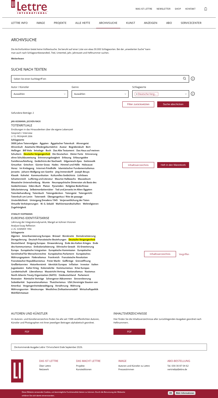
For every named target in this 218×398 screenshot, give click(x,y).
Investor (84, 264)
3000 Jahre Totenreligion (24, 143)
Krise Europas (82, 267)
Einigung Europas (36, 243)
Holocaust (87, 164)
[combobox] (39, 94)
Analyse (15, 225)
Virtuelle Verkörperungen (24, 203)
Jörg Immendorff (64, 171)
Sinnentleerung (82, 278)
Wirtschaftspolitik (89, 289)
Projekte (60, 23)
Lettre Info (19, 23)
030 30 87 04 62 (180, 365)
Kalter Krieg (32, 267)
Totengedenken (54, 193)
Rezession (16, 278)
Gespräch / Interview (21, 132)
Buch (48, 150)
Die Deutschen (60, 153)
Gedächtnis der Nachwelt (48, 161)
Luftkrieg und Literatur (40, 178)
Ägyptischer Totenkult (62, 143)
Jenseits (15, 171)
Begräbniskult (76, 146)
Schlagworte (139, 87)
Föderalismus (39, 257)
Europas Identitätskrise (30, 218)
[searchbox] (39, 94)
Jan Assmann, (19, 121)
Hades (55, 164)
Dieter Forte (76, 153)
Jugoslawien (17, 267)
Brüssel (56, 235)
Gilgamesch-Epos (73, 161)
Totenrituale (21, 125)
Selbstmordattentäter (41, 189)
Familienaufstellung (21, 161)
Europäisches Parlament (61, 253)
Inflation (73, 264)
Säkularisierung (19, 189)
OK (170, 393)
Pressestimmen (126, 369)
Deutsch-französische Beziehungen (47, 239)
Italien (94, 264)
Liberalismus (36, 271)
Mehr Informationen (185, 393)
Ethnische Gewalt (66, 246)
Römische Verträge (34, 278)
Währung (75, 285)
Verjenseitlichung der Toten (74, 200)
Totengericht (85, 193)
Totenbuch (38, 193)
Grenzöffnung (82, 260)
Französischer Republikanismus (28, 260)
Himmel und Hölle (70, 164)
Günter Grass (42, 164)
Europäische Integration (34, 250)
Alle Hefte (82, 23)
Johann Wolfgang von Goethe (37, 171)
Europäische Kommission (62, 250)
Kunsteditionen (84, 369)
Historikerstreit (38, 264)
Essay (22, 225)
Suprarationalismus (37, 282)
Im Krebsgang (26, 168)
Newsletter (163, 8)
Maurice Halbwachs (65, 178)
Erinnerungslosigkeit (49, 157)
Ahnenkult (17, 146)
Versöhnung (61, 285)
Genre (75, 87)
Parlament (83, 275)
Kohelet (25, 175)
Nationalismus (75, 271)
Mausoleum (84, 178)
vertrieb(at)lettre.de (177, 369)
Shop (178, 8)
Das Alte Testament (63, 150)
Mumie (46, 182)
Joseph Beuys (82, 171)
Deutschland (18, 243)
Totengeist (71, 193)
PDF (27, 331)
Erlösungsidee (80, 157)
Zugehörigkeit (18, 207)
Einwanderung (55, 243)
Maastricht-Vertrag (55, 271)
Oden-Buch (35, 185)
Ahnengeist (82, 143)
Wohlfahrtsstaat (19, 292)
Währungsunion (19, 289)
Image (40, 23)
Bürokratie (68, 235)
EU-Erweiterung (85, 246)
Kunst (130, 23)
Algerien (15, 235)
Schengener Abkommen (59, 278)
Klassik (15, 175)
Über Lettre (45, 365)
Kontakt (190, 8)
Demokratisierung (86, 235)
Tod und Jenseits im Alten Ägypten (73, 189)
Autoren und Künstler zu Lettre (134, 365)
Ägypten (44, 143)
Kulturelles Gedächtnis (63, 175)
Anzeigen (150, 23)
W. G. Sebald (47, 203)
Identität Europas (57, 264)
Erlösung (66, 157)
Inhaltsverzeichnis (138, 165)
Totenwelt (40, 196)
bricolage (39, 150)
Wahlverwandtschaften (68, 203)
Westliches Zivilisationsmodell (62, 289)
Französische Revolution (75, 257)
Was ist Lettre (144, 8)
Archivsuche (108, 23)
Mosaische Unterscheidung (25, 182)
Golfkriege (67, 260)
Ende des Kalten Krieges (78, 243)
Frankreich (54, 257)
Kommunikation (40, 175)
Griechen (28, 164)
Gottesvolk (89, 161)
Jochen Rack (34, 121)
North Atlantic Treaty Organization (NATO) (34, 275)
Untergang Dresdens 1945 (44, 200)
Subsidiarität (18, 282)
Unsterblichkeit (19, 200)
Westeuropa (37, 289)
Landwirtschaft (19, 271)
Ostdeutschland (67, 275)
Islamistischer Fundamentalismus (76, 168)
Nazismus (90, 271)
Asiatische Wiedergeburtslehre (41, 146)
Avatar (63, 146)
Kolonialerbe (47, 267)
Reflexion (30, 225)
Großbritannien (19, 264)
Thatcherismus (58, 282)
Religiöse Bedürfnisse (77, 185)
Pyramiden (58, 185)
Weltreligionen (91, 203)
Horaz (14, 168)
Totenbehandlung (20, 193)
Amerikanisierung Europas (36, 235)
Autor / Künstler (20, 87)
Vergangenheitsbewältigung (38, 285)
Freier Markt (53, 260)
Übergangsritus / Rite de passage (65, 196)
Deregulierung (19, 239)
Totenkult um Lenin (21, 196)
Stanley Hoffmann (21, 214)
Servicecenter (191, 23)
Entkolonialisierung (44, 246)
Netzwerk (44, 369)
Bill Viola (27, 150)
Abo (169, 23)
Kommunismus (65, 267)
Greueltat (16, 164)
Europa (15, 250)
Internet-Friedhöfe (46, 168)
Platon (46, 185)
